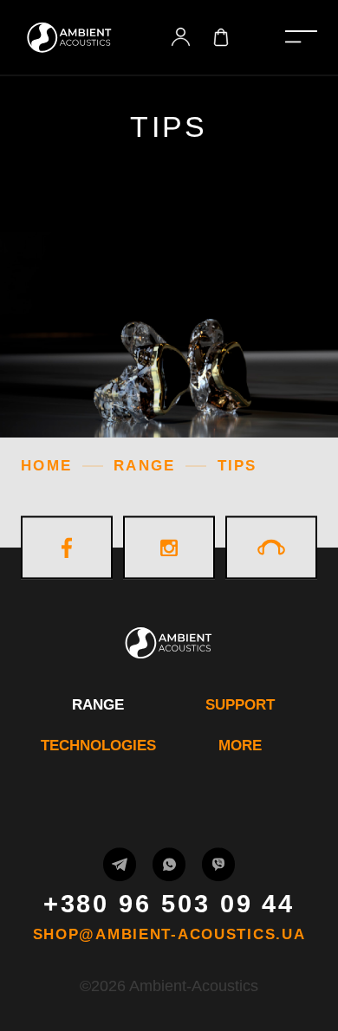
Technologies (98, 745)
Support (240, 705)
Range (98, 705)
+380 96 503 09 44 (169, 904)
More (240, 745)
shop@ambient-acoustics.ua (169, 935)
